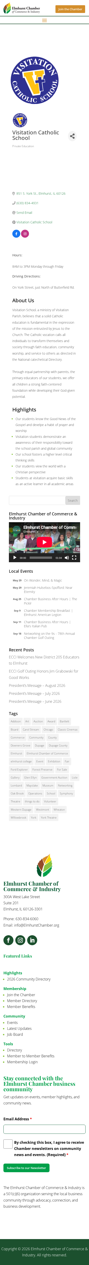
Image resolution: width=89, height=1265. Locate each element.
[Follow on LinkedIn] (32, 940)
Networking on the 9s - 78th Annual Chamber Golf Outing (49, 635)
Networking (65, 785)
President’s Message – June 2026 (35, 701)
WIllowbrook (18, 817)
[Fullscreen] (74, 557)
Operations (35, 793)
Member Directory (22, 1000)
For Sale (62, 769)
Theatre (15, 801)
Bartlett (64, 721)
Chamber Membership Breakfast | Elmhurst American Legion (48, 612)
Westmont (42, 809)
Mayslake (32, 785)
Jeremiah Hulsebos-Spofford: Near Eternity (48, 589)
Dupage (39, 745)
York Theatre (49, 817)
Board (14, 729)
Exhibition (54, 761)
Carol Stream (31, 729)
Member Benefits (21, 1006)
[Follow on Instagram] (20, 940)
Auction (38, 721)
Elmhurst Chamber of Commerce (47, 753)
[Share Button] (72, 136)
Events (12, 1022)
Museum (47, 785)
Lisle (75, 777)
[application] (44, 542)
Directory (14, 1050)
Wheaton (59, 809)
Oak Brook (17, 793)
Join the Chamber (70, 9)
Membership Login (22, 1061)
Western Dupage (21, 809)
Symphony (66, 793)
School (51, 793)
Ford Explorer (19, 769)
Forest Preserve (42, 769)
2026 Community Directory (28, 979)
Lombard (16, 785)
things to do (32, 801)
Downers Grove (20, 745)
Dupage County (58, 745)
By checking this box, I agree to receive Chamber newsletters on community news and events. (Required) (49, 1148)
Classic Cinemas (68, 729)
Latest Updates (19, 1028)
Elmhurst (16, 753)
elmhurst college (21, 761)
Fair (67, 761)
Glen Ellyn (30, 777)
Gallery (15, 777)
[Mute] (67, 557)
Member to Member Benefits (30, 1055)
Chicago (48, 729)
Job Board (15, 1034)
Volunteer (50, 801)
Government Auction (54, 777)
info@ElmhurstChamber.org (36, 925)
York (33, 817)
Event (39, 761)
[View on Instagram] (25, 236)
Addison (16, 721)
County (52, 737)
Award (51, 721)
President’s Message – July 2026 (34, 693)
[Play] (15, 557)
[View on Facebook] (16, 236)
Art (27, 721)
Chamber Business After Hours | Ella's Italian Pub (47, 624)
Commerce (18, 737)
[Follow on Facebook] (8, 940)
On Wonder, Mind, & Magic (43, 580)
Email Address (17, 1118)
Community (36, 737)
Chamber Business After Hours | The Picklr (50, 601)
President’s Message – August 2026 (37, 685)
